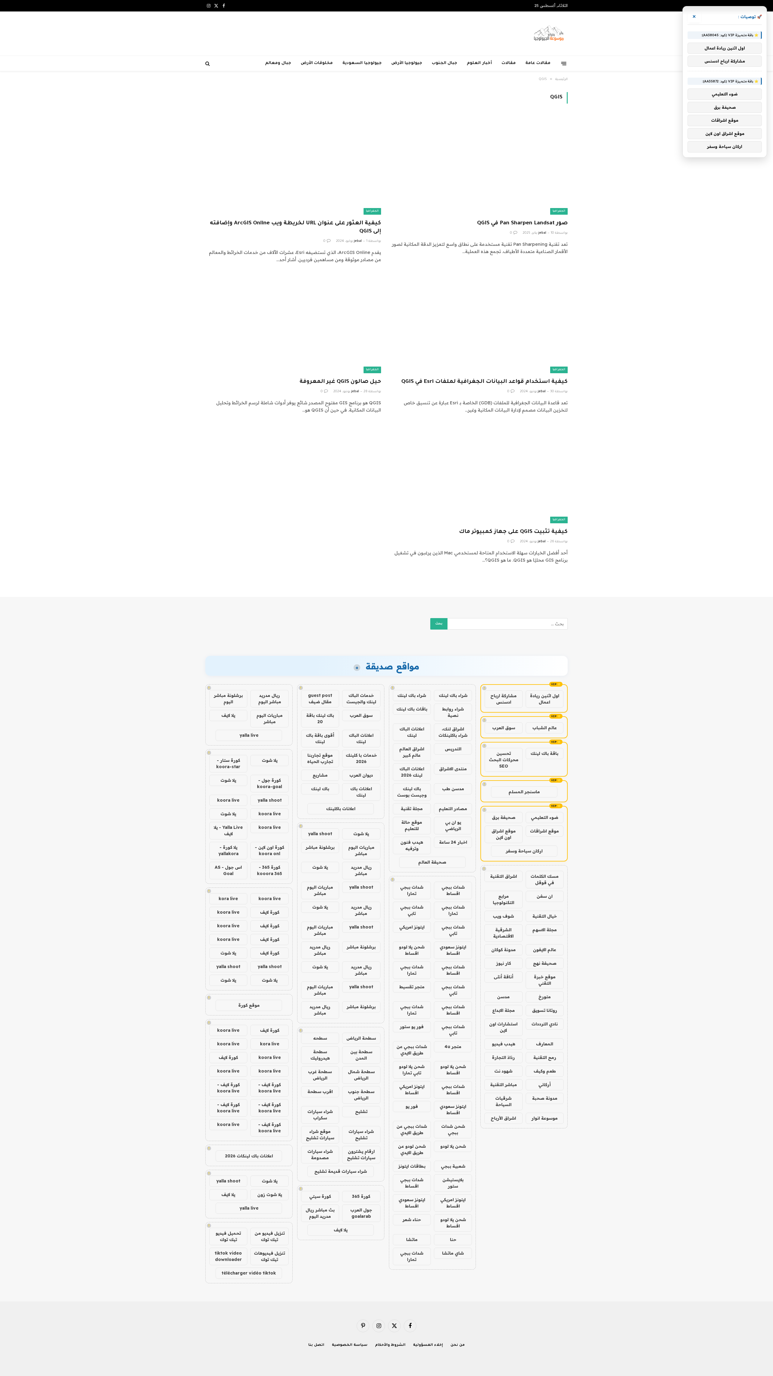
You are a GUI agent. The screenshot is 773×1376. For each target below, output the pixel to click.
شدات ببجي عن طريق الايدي (411, 1050)
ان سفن (545, 896)
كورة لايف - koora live (269, 1088)
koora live (228, 800)
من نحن (458, 1345)
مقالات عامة (537, 63)
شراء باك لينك (453, 695)
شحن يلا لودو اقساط (412, 950)
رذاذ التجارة (503, 1057)
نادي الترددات (544, 1024)
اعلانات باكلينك (340, 808)
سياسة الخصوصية (349, 1345)
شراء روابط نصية (453, 712)
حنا (453, 1239)
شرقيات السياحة (503, 1101)
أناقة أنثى (503, 977)
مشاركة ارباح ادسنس (503, 699)
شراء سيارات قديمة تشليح (340, 1171)
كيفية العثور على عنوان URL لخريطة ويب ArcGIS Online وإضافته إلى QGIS (295, 227)
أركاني (544, 1084)
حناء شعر (412, 1219)
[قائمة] (563, 63)
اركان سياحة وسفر (524, 851)
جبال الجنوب (444, 63)
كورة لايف (269, 912)
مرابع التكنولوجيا (503, 899)
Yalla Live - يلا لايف (228, 830)
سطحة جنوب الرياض (361, 1095)
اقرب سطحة (320, 1091)
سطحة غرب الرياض (320, 1075)
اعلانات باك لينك (361, 792)
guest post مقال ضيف (320, 698)
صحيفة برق (503, 817)
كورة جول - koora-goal (269, 783)
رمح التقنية (544, 1057)
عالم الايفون (544, 949)
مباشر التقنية (503, 1084)
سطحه (320, 1038)
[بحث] (208, 63)
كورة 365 (361, 1196)
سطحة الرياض (361, 1038)
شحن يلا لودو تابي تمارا (412, 1070)
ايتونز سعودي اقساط (453, 950)
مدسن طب (453, 788)
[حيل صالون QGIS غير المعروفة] (293, 323)
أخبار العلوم (479, 63)
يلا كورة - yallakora (228, 850)
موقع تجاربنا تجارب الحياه (320, 758)
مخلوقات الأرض (317, 63)
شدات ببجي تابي (411, 910)
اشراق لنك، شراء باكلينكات (452, 732)
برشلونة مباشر (320, 847)
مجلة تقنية (412, 808)
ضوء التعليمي (544, 817)
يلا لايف (341, 1230)
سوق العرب (503, 727)
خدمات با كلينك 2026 (361, 758)
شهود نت (503, 1071)
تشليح (361, 1111)
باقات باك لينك (411, 709)
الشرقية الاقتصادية (503, 933)
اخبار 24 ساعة (453, 842)
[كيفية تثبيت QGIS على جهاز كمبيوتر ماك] (480, 474)
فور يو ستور (412, 1026)
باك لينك (320, 788)
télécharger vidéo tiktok (249, 1273)
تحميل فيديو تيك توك (228, 1236)
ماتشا (412, 1239)
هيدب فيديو (503, 1044)
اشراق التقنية (503, 876)
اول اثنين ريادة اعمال (544, 699)
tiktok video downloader (228, 1256)
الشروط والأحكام (390, 1345)
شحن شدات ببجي (453, 1129)
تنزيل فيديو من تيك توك (270, 1236)
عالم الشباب (544, 727)
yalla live (248, 735)
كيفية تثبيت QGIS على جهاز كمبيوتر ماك (513, 532)
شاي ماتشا (453, 1253)
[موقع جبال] (549, 33)
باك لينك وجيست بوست (412, 792)
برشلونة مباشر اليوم (228, 698)
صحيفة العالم (432, 862)
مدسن (503, 996)
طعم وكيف (545, 1071)
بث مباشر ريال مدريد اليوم (320, 1213)
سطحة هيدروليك (320, 1055)
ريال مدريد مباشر (361, 870)
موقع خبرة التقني (545, 980)
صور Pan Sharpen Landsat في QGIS (522, 223)
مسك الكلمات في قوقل (545, 879)
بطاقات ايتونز (411, 1166)
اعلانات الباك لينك (411, 732)
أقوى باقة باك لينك (320, 738)
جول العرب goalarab (361, 1213)
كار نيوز (503, 963)
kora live (228, 898)
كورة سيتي (320, 1196)
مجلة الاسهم (544, 929)
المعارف (544, 1044)
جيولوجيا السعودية (361, 63)
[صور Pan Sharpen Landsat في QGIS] (480, 165)
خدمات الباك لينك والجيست (361, 698)
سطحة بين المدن (361, 1055)
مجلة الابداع (503, 1010)
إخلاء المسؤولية (428, 1345)
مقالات (509, 63)
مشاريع (320, 775)
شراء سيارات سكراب (320, 1115)
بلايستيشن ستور (452, 1183)
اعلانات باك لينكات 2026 (249, 1156)
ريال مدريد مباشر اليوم (269, 698)
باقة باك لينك (544, 753)
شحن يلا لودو (453, 1146)
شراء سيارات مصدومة (320, 1154)
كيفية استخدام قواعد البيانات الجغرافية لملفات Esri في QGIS (484, 382)
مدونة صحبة (544, 1098)
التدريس (453, 749)
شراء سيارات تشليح (361, 1134)
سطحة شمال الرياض (361, 1075)
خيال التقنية (544, 916)
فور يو (412, 1106)
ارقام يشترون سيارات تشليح (361, 1154)
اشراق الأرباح (503, 1118)
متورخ (544, 996)
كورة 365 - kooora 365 (269, 870)
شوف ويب (503, 916)
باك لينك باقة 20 (320, 718)
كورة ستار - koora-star (228, 763)
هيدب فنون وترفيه (411, 845)
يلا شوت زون (269, 1194)
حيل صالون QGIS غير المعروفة (340, 382)
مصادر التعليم (453, 808)
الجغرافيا (559, 211)
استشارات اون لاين (503, 1027)
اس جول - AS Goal (228, 870)
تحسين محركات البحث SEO (503, 760)
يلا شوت (361, 833)
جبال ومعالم (278, 63)
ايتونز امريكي (412, 927)
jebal (542, 233)
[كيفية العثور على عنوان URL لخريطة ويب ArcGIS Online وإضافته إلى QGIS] (293, 165)
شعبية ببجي (453, 1166)
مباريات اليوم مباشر (361, 850)
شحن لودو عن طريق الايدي (412, 1149)
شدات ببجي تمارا (411, 890)
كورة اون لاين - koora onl (269, 850)
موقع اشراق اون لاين (504, 834)
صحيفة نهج (544, 963)
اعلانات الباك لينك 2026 (411, 772)
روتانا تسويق (544, 1010)
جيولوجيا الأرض (406, 63)
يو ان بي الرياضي (453, 825)
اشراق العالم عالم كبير (411, 752)
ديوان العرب (361, 775)
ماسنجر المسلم (524, 791)
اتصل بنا (316, 1345)
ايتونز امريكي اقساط (412, 1089)
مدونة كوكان (503, 949)
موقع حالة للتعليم (411, 825)
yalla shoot (320, 833)
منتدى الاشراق (453, 768)
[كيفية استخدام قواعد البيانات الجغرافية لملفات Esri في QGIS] (480, 323)
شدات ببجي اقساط (453, 890)
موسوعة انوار (544, 1118)
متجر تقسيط (412, 987)
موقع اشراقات (544, 831)
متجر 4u (452, 1046)
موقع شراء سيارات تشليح (320, 1134)
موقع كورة (249, 1005)
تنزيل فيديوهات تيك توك (269, 1256)
